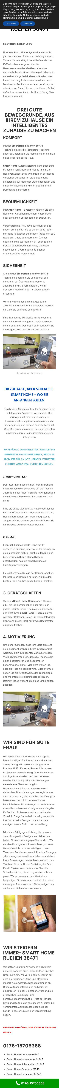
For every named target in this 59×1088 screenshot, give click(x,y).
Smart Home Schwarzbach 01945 (25, 1064)
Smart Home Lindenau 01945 (23, 1054)
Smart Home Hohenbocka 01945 (25, 1059)
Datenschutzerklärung (36, 17)
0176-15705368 (22, 1046)
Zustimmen (11, 23)
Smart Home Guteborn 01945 (23, 1069)
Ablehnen (27, 23)
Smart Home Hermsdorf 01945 (24, 1074)
